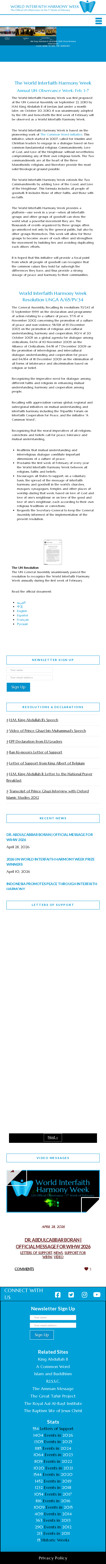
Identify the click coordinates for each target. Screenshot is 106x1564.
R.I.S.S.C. (53, 1381)
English (22, 611)
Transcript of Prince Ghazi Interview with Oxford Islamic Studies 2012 (47, 794)
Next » (53, 1137)
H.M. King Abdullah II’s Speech (33, 720)
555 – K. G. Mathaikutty (42, 934)
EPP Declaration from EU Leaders (35, 741)
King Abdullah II (53, 1359)
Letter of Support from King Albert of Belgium (47, 763)
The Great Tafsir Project (53, 1396)
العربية (21, 602)
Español (22, 615)
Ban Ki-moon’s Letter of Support (35, 752)
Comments (24, 1269)
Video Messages (53, 1158)
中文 (20, 606)
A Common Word (53, 1366)
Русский (22, 624)
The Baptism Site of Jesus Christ (53, 1410)
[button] (98, 21)
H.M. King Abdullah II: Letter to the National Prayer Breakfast (49, 777)
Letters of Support (53, 905)
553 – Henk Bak (33, 1074)
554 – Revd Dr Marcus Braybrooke (40, 1007)
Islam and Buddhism (53, 1373)
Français (23, 620)
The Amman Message (53, 1388)
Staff (19, 971)
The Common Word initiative (61, 134)
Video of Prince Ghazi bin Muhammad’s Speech (47, 730)
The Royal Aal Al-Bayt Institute (53, 1403)
